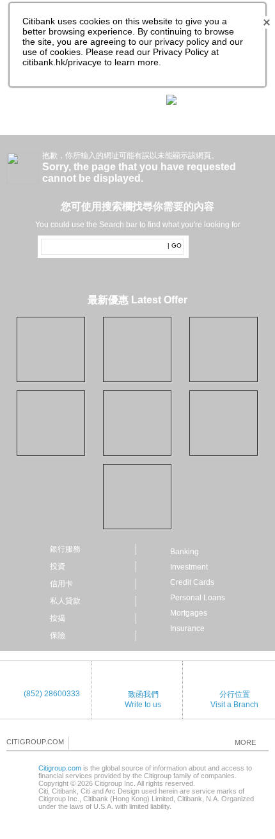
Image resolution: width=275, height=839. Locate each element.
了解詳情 (171, 427)
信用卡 (61, 583)
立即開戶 (84, 353)
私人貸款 (65, 600)
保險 (57, 635)
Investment (189, 567)
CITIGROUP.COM (35, 742)
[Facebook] (79, 742)
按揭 (57, 618)
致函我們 (143, 694)
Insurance (187, 628)
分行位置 (234, 694)
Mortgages (188, 613)
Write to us (143, 704)
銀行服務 (65, 549)
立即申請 (171, 349)
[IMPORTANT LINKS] (199, 99)
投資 (57, 566)
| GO (175, 245)
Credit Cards (192, 582)
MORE (245, 742)
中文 (102, 100)
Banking (184, 551)
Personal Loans (197, 597)
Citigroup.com (59, 768)
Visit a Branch (234, 704)
